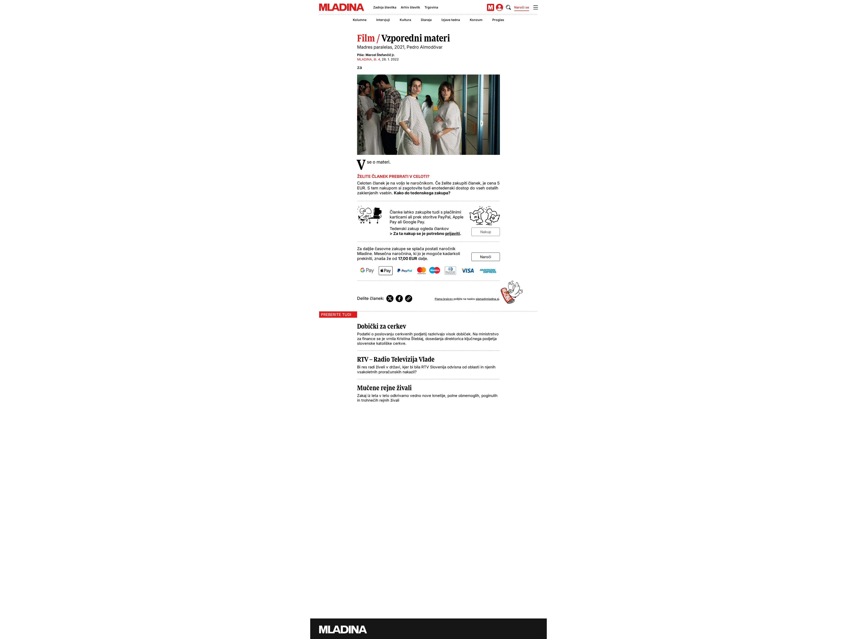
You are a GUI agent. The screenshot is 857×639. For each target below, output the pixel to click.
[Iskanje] (508, 7)
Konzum (476, 20)
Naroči (485, 257)
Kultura (405, 20)
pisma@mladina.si (487, 299)
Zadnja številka (384, 7)
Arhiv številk (410, 7)
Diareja (426, 20)
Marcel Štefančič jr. (380, 55)
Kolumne (359, 20)
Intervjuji (383, 20)
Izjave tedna (450, 20)
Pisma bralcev (444, 299)
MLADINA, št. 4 (368, 59)
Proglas (498, 20)
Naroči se (521, 7)
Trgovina (431, 7)
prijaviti (452, 233)
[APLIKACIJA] (490, 7)
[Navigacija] (535, 7)
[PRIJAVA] (499, 7)
